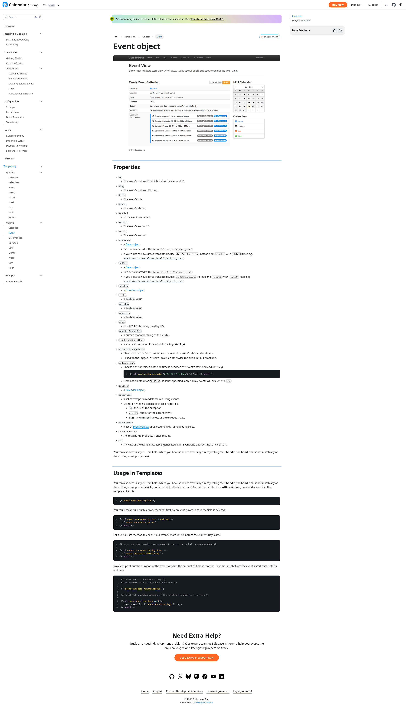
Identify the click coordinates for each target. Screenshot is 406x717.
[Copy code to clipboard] (276, 374)
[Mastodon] (196, 677)
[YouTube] (213, 677)
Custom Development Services (184, 691)
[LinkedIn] (221, 677)
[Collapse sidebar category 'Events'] (41, 130)
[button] (51, 5)
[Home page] (116, 36)
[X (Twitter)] (180, 677)
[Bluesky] (188, 677)
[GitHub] (394, 4)
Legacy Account (242, 691)
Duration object (135, 290)
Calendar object (135, 390)
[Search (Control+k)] (386, 5)
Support (373, 5)
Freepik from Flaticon (203, 702)
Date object (132, 244)
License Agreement (217, 691)
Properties (297, 16)
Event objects (141, 426)
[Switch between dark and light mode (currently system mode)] (400, 4)
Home (145, 691)
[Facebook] (204, 677)
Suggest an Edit (271, 36)
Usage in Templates (301, 20)
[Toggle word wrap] (270, 374)
